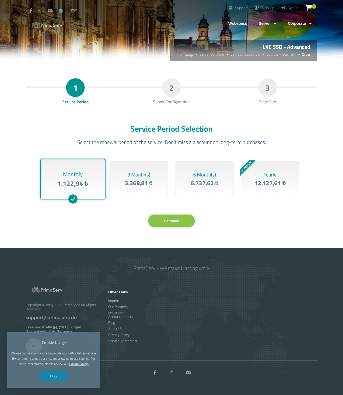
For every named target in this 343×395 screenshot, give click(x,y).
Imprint (113, 301)
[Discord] (50, 11)
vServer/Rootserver (245, 54)
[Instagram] (40, 11)
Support (241, 8)
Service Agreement (122, 341)
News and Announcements (120, 315)
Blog (111, 323)
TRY (74, 10)
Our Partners (118, 307)
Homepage (185, 54)
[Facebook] (30, 11)
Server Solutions (212, 54)
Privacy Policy (119, 335)
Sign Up (267, 8)
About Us (115, 329)
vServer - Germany (281, 54)
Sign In (292, 8)
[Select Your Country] (63, 10)
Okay (53, 375)
